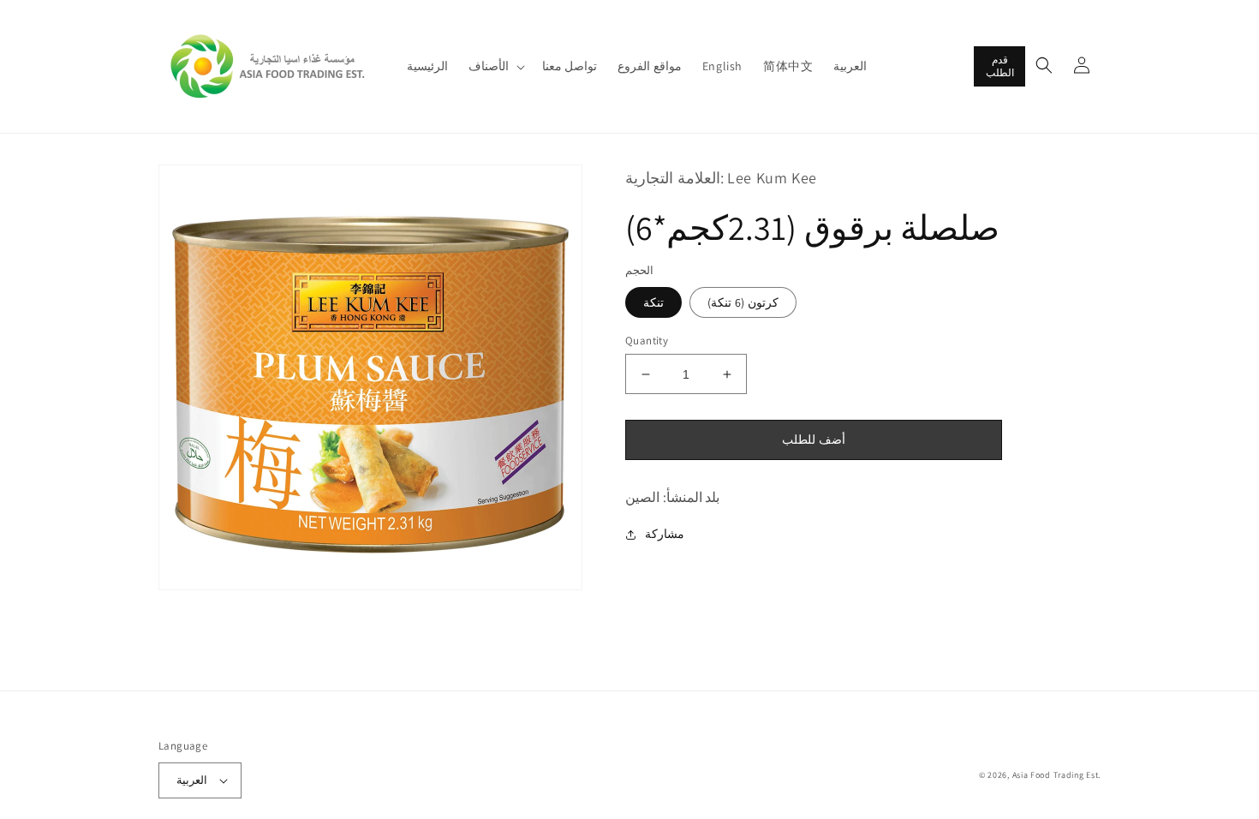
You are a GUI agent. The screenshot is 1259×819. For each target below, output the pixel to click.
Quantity (646, 340)
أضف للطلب (813, 439)
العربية (191, 780)
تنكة (653, 302)
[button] (495, 66)
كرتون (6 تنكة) (743, 302)
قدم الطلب (1000, 65)
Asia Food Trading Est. (1056, 774)
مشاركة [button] (664, 533)
